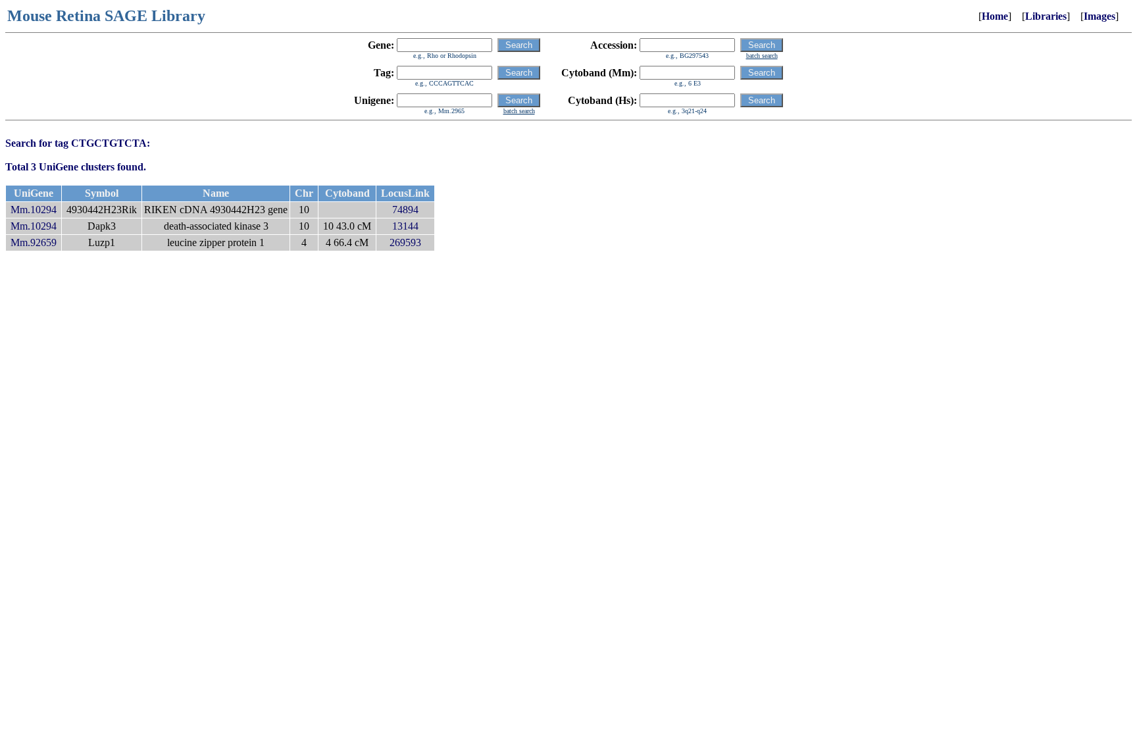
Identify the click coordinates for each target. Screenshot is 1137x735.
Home (995, 16)
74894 (405, 209)
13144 (405, 226)
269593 (405, 242)
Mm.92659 (34, 242)
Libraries (1046, 16)
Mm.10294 (34, 209)
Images (1099, 16)
